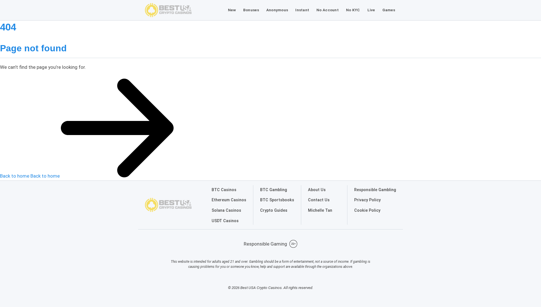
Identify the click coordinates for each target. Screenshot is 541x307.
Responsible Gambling (375, 189)
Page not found (33, 48)
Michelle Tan (320, 210)
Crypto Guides (273, 210)
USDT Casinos (225, 220)
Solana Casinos (226, 210)
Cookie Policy (367, 210)
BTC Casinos (224, 189)
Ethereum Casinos (229, 200)
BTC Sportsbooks (277, 200)
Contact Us (319, 200)
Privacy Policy (367, 200)
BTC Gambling (273, 189)
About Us (317, 189)
